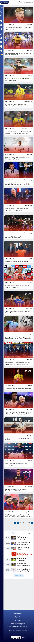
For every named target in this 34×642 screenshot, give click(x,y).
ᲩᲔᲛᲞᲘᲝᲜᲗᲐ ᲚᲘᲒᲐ (27, 179)
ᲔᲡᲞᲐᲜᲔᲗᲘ (29, 50)
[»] (32, 523)
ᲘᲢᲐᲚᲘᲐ (30, 258)
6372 (29, 523)
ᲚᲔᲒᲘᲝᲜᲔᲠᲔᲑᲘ (28, 101)
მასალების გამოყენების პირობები (17, 626)
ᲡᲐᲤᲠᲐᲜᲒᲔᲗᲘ (28, 359)
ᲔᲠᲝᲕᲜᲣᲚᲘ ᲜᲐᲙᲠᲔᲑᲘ (27, 128)
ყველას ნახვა (19, 575)
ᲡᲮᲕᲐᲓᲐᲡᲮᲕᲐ (29, 308)
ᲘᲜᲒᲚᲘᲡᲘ (29, 24)
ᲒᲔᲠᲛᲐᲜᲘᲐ (29, 154)
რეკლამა (18, 616)
